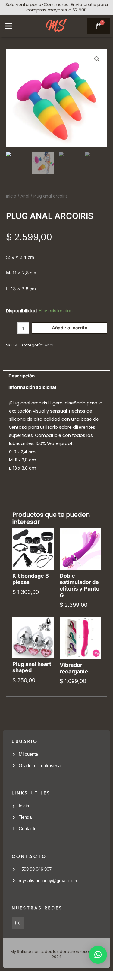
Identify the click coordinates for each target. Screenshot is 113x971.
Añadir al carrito (69, 328)
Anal (24, 196)
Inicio (11, 196)
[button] (8, 26)
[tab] (56, 376)
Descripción (21, 376)
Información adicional (32, 387)
